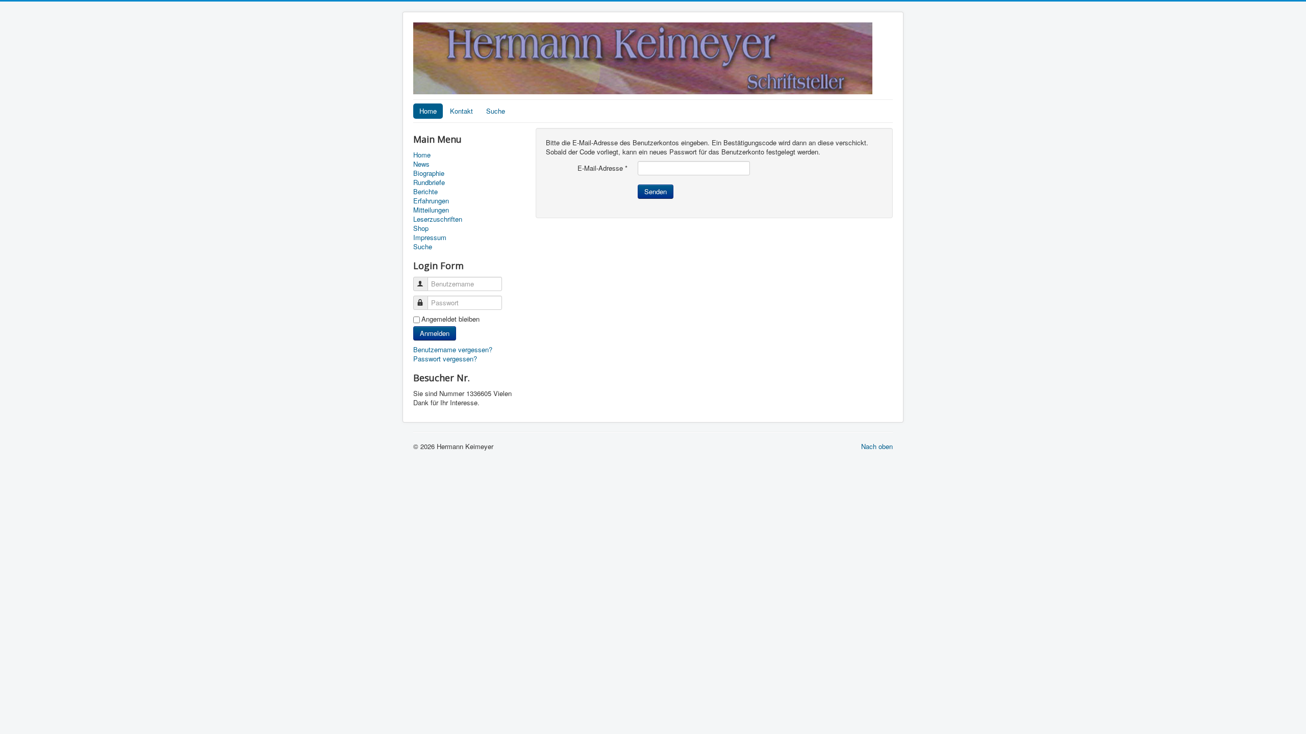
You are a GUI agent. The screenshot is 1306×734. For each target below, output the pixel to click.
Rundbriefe (429, 182)
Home (428, 111)
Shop (421, 228)
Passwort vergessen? (445, 358)
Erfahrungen (431, 200)
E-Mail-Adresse (602, 168)
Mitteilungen (431, 210)
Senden (655, 191)
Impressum (429, 237)
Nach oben (877, 446)
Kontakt (461, 111)
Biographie (428, 173)
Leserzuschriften (437, 219)
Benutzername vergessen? (452, 349)
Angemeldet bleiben (450, 319)
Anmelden (434, 333)
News (421, 164)
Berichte (425, 191)
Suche (495, 111)
